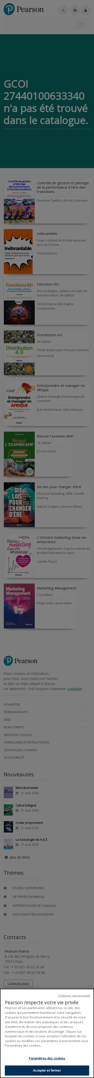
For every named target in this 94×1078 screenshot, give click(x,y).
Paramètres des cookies (47, 1058)
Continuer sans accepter (74, 995)
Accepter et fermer (47, 1070)
